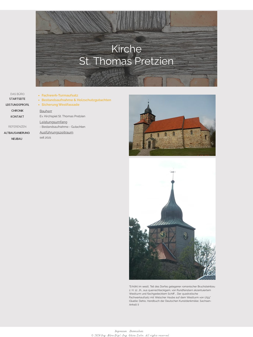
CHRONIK (17, 111)
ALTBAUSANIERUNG (17, 133)
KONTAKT (17, 116)
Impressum (121, 331)
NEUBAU (16, 139)
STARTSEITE (17, 99)
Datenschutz (137, 331)
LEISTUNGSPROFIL (17, 105)
